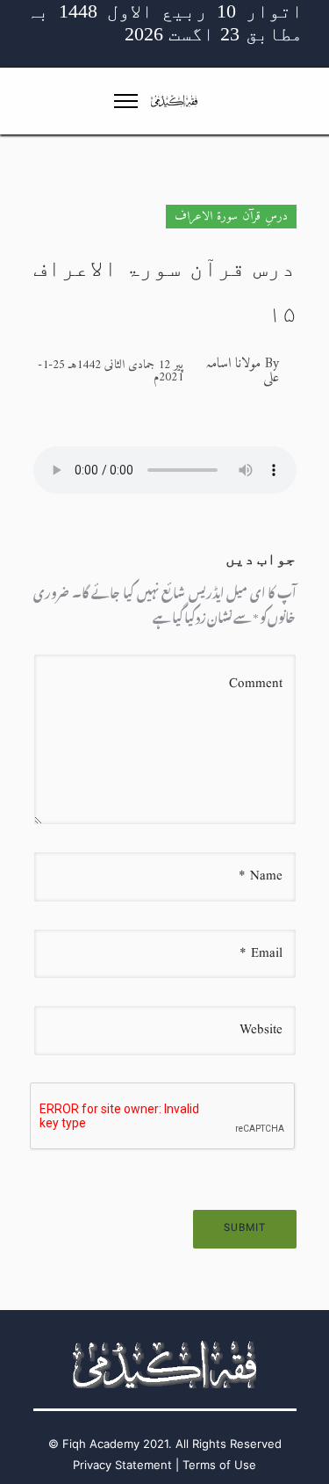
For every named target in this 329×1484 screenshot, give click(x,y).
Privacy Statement (122, 1465)
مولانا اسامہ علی (242, 370)
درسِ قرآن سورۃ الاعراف (231, 217)
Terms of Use (219, 1465)
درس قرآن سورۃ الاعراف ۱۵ (165, 291)
